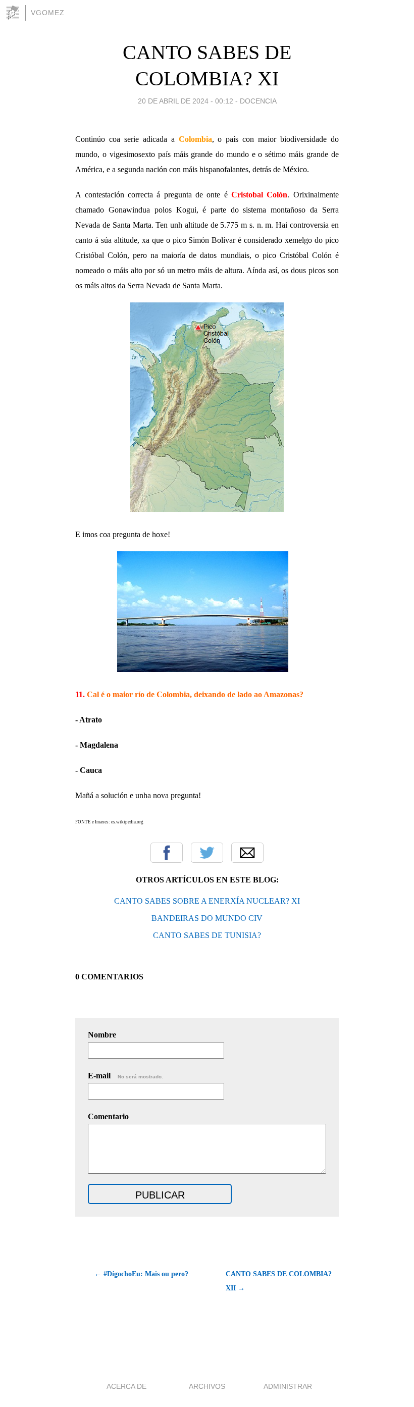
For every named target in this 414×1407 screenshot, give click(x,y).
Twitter (207, 853)
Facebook (166, 853)
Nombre (102, 1034)
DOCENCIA (258, 101)
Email (247, 853)
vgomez (48, 13)
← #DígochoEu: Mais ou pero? (141, 1274)
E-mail (125, 1075)
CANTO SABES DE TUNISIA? (207, 935)
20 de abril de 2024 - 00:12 (185, 101)
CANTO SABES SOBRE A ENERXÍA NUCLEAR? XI (207, 901)
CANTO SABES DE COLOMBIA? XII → (279, 1281)
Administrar (288, 1386)
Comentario (108, 1116)
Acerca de (126, 1386)
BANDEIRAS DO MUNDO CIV (207, 918)
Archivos (207, 1386)
